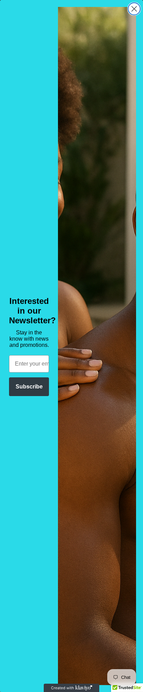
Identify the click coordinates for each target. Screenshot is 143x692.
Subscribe (29, 386)
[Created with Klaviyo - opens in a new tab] (71, 688)
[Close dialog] (134, 9)
